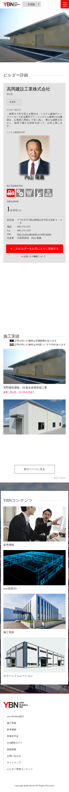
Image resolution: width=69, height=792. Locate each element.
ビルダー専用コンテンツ (20, 769)
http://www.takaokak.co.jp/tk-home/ (34, 234)
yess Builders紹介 (15, 716)
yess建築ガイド (14, 742)
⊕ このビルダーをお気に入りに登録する (34, 248)
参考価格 (11, 729)
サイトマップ (14, 762)
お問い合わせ (14, 756)
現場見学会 (13, 736)
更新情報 (11, 749)
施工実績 (11, 723)
